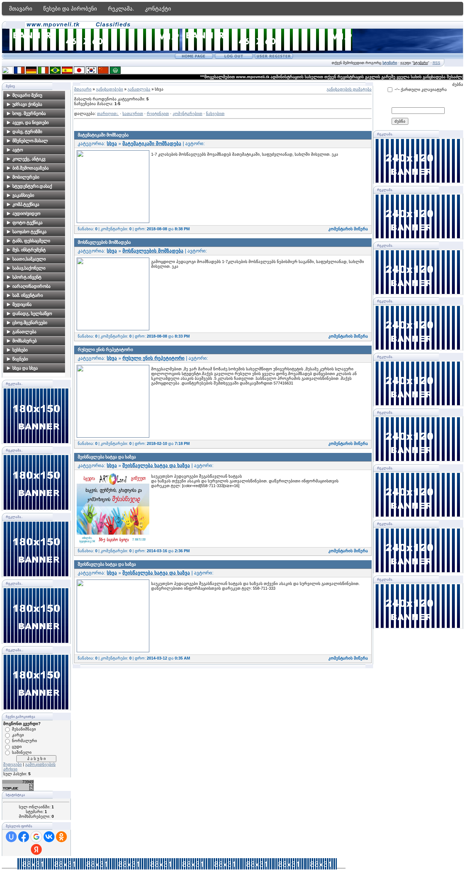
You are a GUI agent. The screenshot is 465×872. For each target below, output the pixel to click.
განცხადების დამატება (349, 89)
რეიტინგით (158, 113)
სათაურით (132, 113)
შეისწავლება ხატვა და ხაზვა (107, 456)
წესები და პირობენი (70, 8)
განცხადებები (109, 89)
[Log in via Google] (36, 837)
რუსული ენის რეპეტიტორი (105, 349)
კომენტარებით (187, 113)
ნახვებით (215, 113)
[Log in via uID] (11, 836)
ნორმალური (24, 740)
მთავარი (20, 8)
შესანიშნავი (24, 729)
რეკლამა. (121, 8)
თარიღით (107, 113)
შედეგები (12, 764)
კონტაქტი (158, 8)
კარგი (18, 735)
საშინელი (22, 752)
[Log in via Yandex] (36, 849)
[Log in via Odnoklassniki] (61, 836)
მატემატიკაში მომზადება (103, 135)
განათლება (139, 89)
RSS (436, 63)
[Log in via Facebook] (23, 836)
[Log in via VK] (49, 836)
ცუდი (17, 746)
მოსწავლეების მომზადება (104, 242)
